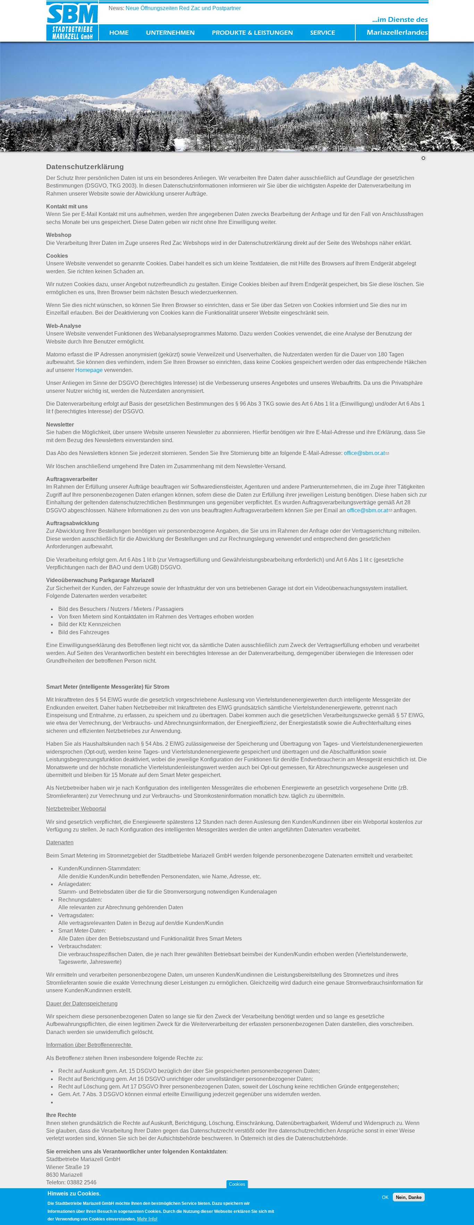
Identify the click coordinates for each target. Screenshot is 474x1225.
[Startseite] (72, 21)
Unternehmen (170, 32)
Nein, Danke (409, 1197)
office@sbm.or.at (366, 453)
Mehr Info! (147, 1219)
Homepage (89, 370)
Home (119, 32)
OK (385, 1197)
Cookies (237, 1184)
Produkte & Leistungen (252, 32)
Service (322, 32)
